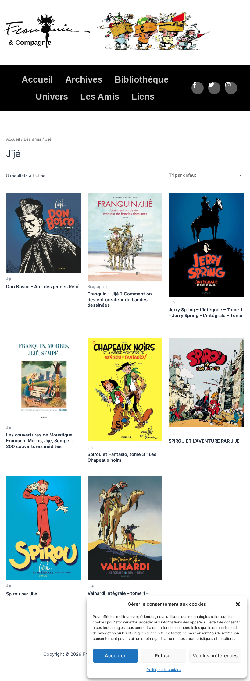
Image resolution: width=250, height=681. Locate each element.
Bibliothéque (142, 79)
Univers (52, 96)
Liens (143, 96)
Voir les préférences (215, 655)
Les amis (32, 139)
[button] (238, 604)
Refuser (163, 655)
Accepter (115, 655)
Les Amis (99, 96)
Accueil (37, 79)
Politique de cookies (164, 669)
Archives (83, 79)
